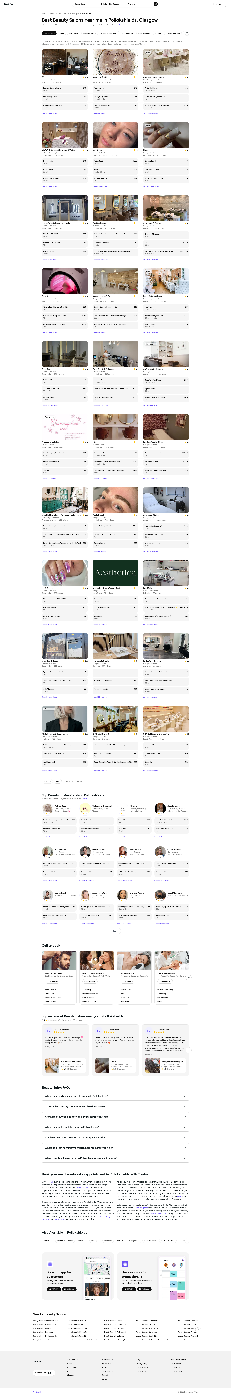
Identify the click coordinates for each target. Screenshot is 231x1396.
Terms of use (141, 1371)
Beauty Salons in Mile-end (76, 1324)
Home (44, 13)
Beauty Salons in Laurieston (43, 1332)
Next (58, 781)
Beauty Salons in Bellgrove (114, 1336)
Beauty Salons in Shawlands (146, 1332)
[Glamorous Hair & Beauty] (97, 977)
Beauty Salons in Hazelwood (188, 1324)
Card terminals (107, 1371)
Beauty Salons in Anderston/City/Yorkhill (82, 1340)
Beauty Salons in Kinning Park (77, 1332)
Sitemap (70, 1375)
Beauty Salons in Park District (115, 1332)
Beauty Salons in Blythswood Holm (45, 1336)
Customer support (74, 1367)
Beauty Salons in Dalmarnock (115, 1324)
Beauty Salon (55, 13)
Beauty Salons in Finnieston (188, 1332)
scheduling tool (141, 1208)
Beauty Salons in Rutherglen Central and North (153, 1340)
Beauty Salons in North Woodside (148, 1328)
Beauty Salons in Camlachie (146, 1336)
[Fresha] (8, 4)
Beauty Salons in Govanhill (42, 1328)
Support (105, 1375)
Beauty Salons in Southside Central (46, 1321)
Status (104, 1379)
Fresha (50, 1182)
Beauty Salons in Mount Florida (189, 1340)
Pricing (104, 1367)
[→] (189, 977)
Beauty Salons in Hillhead (145, 1324)
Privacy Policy (142, 1364)
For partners (106, 1364)
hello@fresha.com (159, 1213)
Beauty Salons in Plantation (114, 1328)
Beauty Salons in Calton (113, 1321)
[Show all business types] (187, 1241)
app (179, 1196)
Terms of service (143, 1367)
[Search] (156, 4)
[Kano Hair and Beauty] (59, 977)
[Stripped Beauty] (134, 977)
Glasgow (75, 13)
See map (123, 25)
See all (115, 931)
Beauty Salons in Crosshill (76, 1321)
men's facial (59, 1219)
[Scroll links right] (198, 1330)
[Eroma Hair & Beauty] (172, 977)
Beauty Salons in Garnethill (76, 1336)
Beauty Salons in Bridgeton (77, 1328)
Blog (69, 1371)
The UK (66, 13)
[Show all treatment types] (187, 33)
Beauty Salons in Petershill (188, 1336)
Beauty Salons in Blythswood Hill (45, 1324)
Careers (70, 1364)
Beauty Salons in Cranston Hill (147, 1321)
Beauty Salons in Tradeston (43, 1340)
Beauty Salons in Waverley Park (116, 1340)
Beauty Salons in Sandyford (188, 1328)
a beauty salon (82, 1187)
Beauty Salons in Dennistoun (188, 1321)
